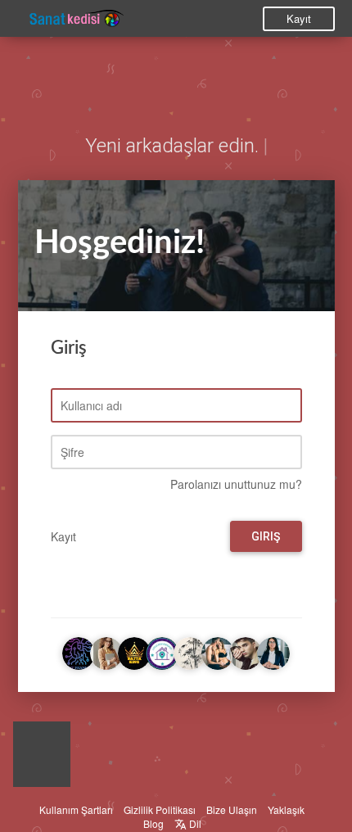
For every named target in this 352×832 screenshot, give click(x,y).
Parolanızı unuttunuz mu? (236, 484)
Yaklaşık (286, 809)
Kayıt (299, 18)
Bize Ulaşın (231, 809)
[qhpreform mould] (190, 651)
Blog (153, 823)
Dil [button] (194, 823)
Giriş (265, 536)
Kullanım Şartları (76, 809)
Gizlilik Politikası (160, 809)
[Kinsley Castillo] (162, 651)
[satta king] (134, 651)
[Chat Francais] (78, 651)
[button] (41, 758)
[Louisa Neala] (245, 651)
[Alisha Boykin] (106, 651)
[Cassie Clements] (273, 651)
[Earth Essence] (217, 651)
